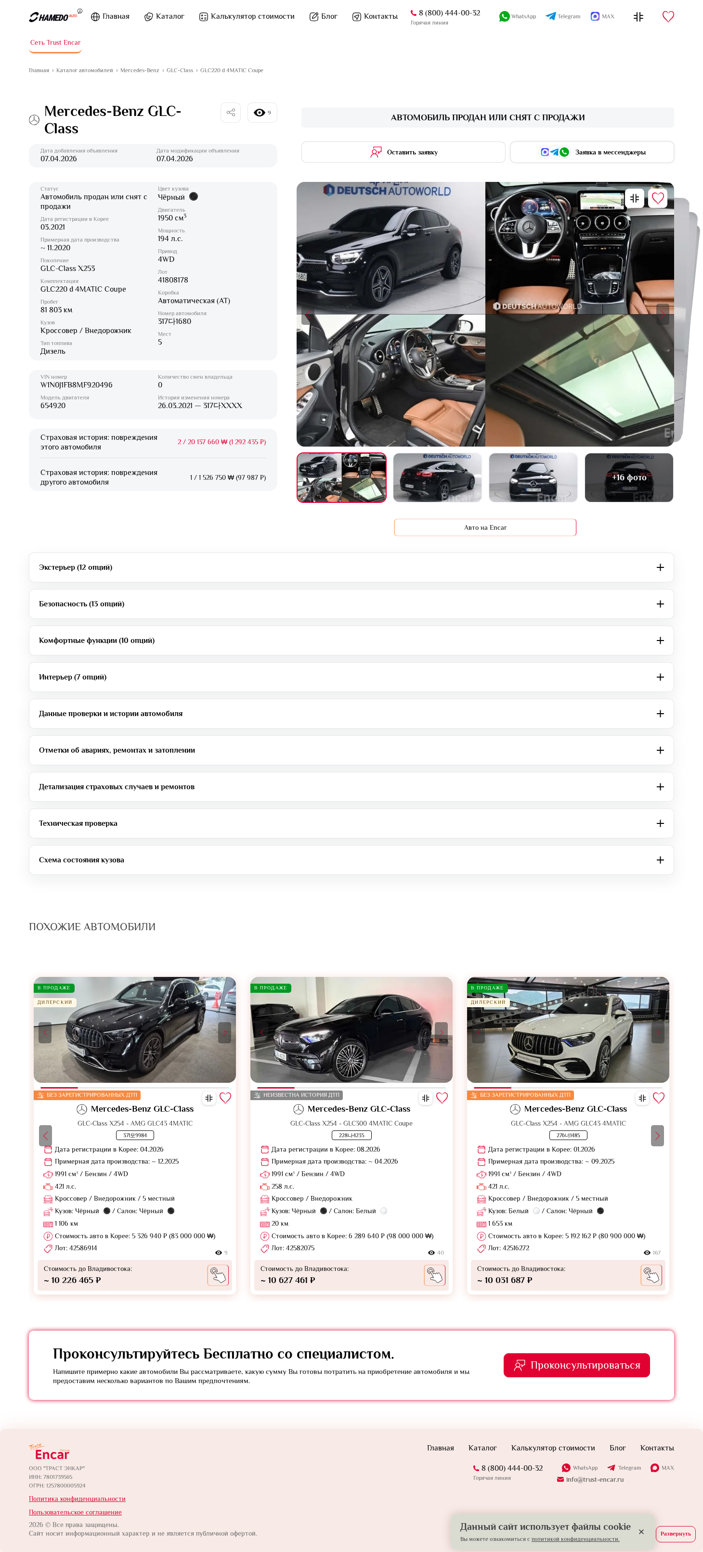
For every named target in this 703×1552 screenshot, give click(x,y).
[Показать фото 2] (437, 477)
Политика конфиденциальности (77, 1498)
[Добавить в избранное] (657, 198)
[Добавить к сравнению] (634, 198)
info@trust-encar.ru (595, 1479)
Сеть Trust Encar (55, 42)
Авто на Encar (485, 527)
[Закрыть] (641, 1532)
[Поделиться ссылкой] (231, 113)
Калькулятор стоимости (253, 16)
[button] (307, 314)
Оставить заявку (412, 152)
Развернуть (676, 1533)
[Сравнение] (638, 16)
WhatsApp (523, 16)
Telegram (569, 16)
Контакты (381, 16)
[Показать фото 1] (342, 477)
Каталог (170, 16)
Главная (116, 16)
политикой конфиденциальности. (576, 1539)
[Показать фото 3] (533, 477)
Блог (329, 16)
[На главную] (53, 16)
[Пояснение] (80, 10)
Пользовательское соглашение (75, 1512)
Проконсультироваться (585, 1365)
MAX (608, 16)
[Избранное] (668, 17)
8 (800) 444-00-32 (449, 13)
